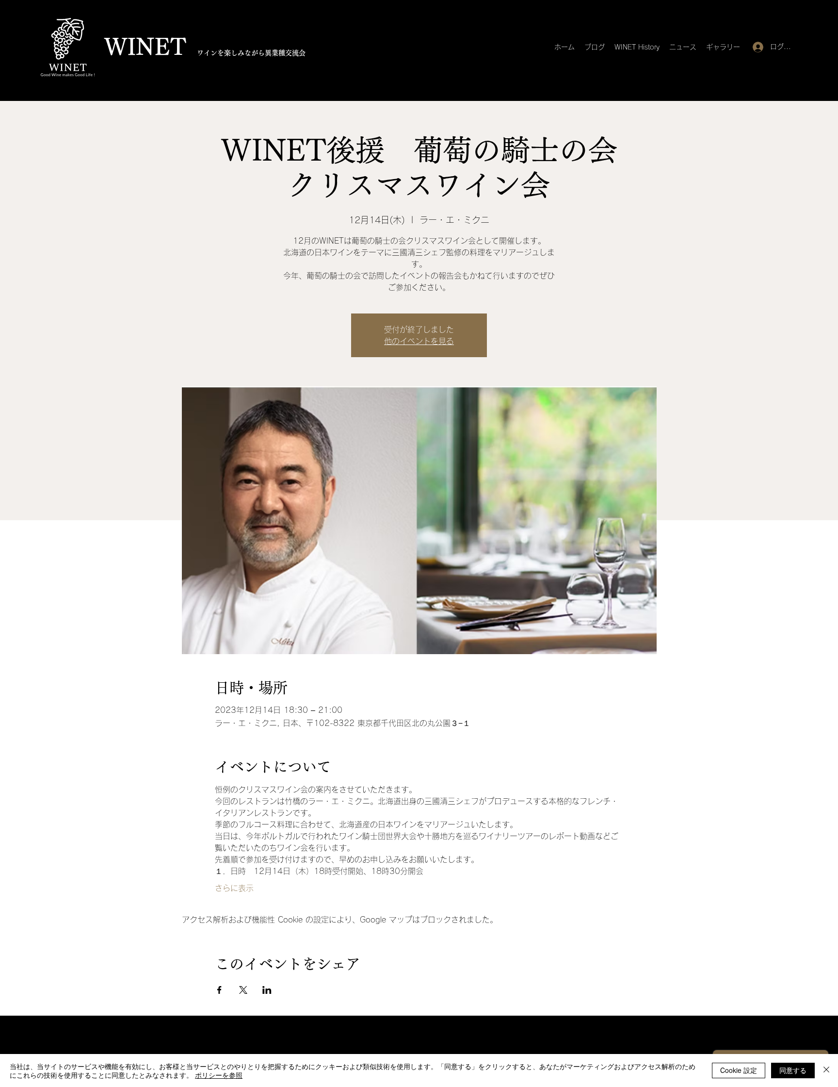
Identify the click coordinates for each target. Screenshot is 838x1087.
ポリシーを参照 (218, 1075)
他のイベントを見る (419, 341)
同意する (792, 1070)
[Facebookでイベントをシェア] (219, 990)
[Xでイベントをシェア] (243, 990)
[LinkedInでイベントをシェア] (267, 990)
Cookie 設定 (738, 1070)
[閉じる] (826, 1070)
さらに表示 (234, 888)
